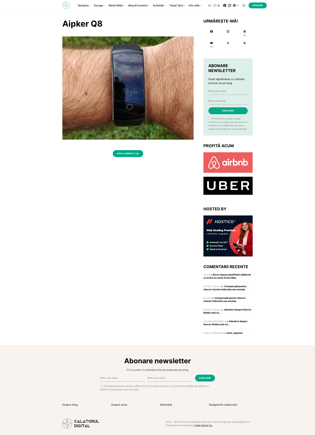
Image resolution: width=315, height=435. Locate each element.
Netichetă (166, 404)
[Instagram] (229, 5)
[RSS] (244, 45)
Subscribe (228, 110)
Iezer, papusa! (235, 332)
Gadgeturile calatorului (223, 404)
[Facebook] (224, 5)
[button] (214, 5)
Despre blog (70, 404)
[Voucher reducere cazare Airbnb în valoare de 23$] (228, 162)
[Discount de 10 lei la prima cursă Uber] (228, 185)
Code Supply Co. (203, 425)
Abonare (257, 5)
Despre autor (119, 404)
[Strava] (228, 45)
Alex (206, 275)
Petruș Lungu (211, 286)
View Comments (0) (128, 153)
